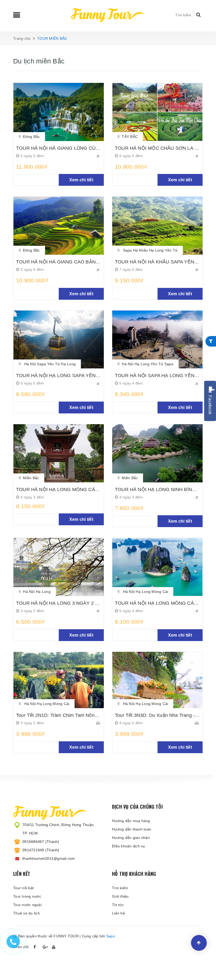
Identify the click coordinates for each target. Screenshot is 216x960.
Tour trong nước (27, 896)
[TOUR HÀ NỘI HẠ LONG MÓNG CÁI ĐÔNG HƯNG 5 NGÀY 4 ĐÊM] (157, 567)
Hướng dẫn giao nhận (131, 838)
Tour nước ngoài (27, 905)
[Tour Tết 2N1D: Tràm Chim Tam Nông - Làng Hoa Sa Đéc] (58, 680)
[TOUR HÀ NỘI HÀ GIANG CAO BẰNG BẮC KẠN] (58, 226)
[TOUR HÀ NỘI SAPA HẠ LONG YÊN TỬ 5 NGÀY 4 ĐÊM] (157, 340)
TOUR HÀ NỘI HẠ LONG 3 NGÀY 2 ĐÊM (61, 603)
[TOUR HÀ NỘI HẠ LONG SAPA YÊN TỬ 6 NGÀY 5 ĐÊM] (58, 340)
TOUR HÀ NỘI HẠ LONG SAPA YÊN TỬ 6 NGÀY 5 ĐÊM (77, 375)
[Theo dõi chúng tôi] (36, 947)
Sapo (110, 936)
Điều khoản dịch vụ (128, 846)
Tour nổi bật (23, 888)
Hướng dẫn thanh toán (131, 829)
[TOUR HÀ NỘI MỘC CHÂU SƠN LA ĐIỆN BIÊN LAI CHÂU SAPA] (157, 112)
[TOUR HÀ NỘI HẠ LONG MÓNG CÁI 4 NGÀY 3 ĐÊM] (58, 453)
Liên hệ (118, 913)
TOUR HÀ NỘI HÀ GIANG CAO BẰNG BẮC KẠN (69, 261)
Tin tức (118, 905)
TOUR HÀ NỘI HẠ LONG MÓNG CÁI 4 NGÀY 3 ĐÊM (73, 489)
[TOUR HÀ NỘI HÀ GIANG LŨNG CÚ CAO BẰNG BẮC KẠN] (58, 112)
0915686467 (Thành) (40, 841)
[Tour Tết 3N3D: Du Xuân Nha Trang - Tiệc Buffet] (157, 680)
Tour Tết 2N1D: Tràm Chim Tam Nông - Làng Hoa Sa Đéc (78, 715)
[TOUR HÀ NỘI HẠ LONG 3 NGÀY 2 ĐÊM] (58, 567)
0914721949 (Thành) (40, 850)
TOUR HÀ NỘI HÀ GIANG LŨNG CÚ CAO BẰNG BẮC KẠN (80, 148)
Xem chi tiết (81, 180)
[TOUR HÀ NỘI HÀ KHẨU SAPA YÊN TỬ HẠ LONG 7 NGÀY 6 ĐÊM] (157, 226)
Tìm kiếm (120, 888)
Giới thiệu (120, 896)
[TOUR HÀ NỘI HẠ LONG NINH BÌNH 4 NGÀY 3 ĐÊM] (157, 453)
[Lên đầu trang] (199, 943)
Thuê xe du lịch (26, 913)
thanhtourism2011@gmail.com (48, 858)
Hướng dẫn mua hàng (131, 821)
